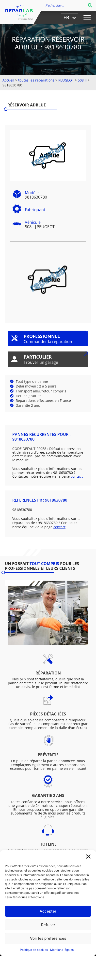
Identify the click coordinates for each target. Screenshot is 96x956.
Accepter (48, 911)
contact (77, 476)
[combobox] (66, 5)
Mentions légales (62, 950)
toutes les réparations (36, 80)
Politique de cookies (34, 950)
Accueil (8, 80)
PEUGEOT (66, 80)
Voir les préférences (48, 938)
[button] (88, 856)
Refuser (48, 924)
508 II (82, 80)
